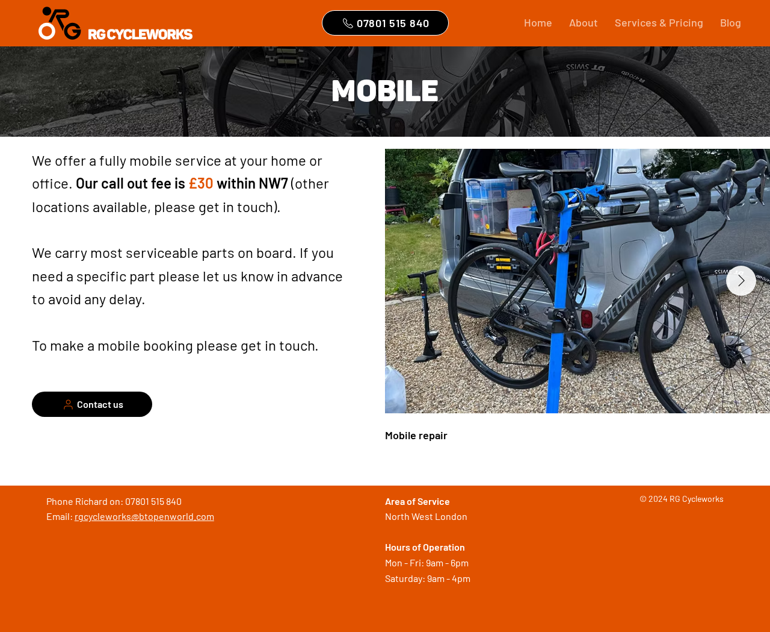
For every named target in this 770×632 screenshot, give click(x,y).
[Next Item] (741, 281)
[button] (659, 22)
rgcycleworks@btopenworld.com (144, 516)
